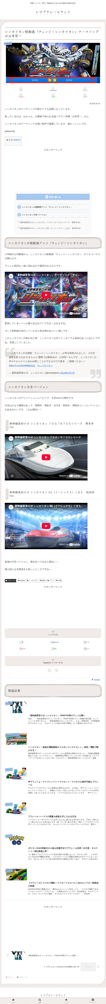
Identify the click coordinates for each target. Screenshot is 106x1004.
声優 (59, 580)
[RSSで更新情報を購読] (57, 670)
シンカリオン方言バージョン (34, 215)
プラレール (11, 580)
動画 (43, 580)
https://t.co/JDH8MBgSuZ (22, 365)
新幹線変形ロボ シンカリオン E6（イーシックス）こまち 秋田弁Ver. (50, 228)
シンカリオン (33, 580)
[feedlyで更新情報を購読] (49, 670)
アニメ (52, 580)
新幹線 (22, 580)
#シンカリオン (45, 365)
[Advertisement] (53, 170)
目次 (51, 197)
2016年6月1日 (67, 373)
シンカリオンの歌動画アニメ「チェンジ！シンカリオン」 (47, 207)
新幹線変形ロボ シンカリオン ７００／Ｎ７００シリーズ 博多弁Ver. (50, 222)
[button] (85, 95)
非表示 (17, 140)
